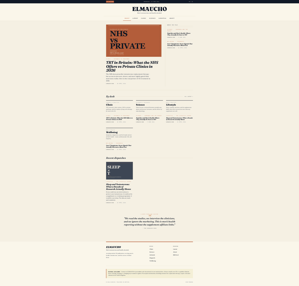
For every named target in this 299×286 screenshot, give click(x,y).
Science (152, 18)
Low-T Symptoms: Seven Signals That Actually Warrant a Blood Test (179, 44)
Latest (135, 18)
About (171, 18)
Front (127, 18)
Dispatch (152, 258)
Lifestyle (162, 18)
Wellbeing (170, 41)
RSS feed (176, 255)
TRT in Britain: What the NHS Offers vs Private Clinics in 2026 (132, 66)
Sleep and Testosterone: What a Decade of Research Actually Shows (179, 118)
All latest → (189, 96)
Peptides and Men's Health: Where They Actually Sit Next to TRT (178, 34)
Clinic (143, 18)
